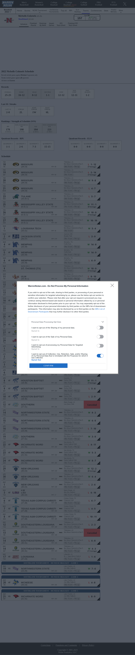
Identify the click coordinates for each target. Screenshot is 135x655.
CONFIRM (48, 366)
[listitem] (67, 321)
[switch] (100, 327)
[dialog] (67, 327)
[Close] (113, 286)
